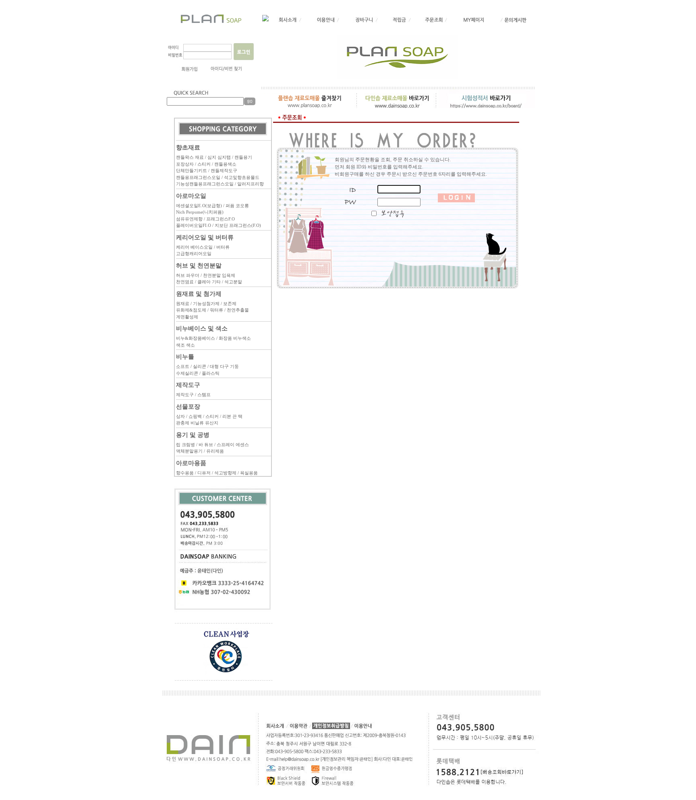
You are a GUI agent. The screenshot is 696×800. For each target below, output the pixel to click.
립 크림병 (185, 444)
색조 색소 (185, 345)
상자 (180, 416)
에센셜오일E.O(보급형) (199, 205)
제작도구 (188, 384)
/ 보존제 (228, 303)
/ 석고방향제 (224, 472)
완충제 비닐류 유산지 (197, 422)
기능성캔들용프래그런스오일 (205, 183)
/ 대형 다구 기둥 (223, 366)
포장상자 (185, 164)
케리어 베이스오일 (194, 247)
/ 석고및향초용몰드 (240, 177)
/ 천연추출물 (236, 310)
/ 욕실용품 (248, 472)
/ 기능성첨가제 (205, 303)
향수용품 (185, 472)
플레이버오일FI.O (193, 225)
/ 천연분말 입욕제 (218, 275)
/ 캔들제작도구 (222, 170)
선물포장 (188, 406)
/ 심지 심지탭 (218, 157)
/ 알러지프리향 (249, 183)
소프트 (182, 366)
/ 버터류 (222, 247)
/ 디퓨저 (203, 472)
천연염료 (185, 281)
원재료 (182, 303)
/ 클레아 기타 (208, 281)
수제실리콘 (187, 373)
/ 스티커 (203, 164)
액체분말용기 (189, 451)
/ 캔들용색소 (224, 164)
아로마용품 (191, 462)
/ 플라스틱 (209, 373)
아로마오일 (191, 195)
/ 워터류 (215, 310)
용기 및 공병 (192, 434)
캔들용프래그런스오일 (198, 177)
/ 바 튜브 (204, 444)
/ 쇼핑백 (194, 416)
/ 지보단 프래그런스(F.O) (236, 225)
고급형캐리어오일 (193, 253)
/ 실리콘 (198, 366)
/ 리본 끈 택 (231, 416)
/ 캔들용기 (242, 157)
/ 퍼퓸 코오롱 (236, 205)
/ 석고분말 (232, 281)
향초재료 (188, 147)
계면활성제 (187, 316)
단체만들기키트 (191, 170)
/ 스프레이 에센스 (231, 444)
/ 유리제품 (214, 451)
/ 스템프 (203, 394)
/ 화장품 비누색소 (233, 338)
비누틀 (185, 356)
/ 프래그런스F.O (219, 218)
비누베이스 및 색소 (202, 328)
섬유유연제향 (189, 218)
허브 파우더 (187, 275)
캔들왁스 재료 (190, 157)
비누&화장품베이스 (195, 338)
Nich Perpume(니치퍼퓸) (200, 212)
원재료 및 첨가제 (199, 293)
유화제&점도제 (191, 310)
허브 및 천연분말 (199, 265)
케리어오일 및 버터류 (205, 237)
